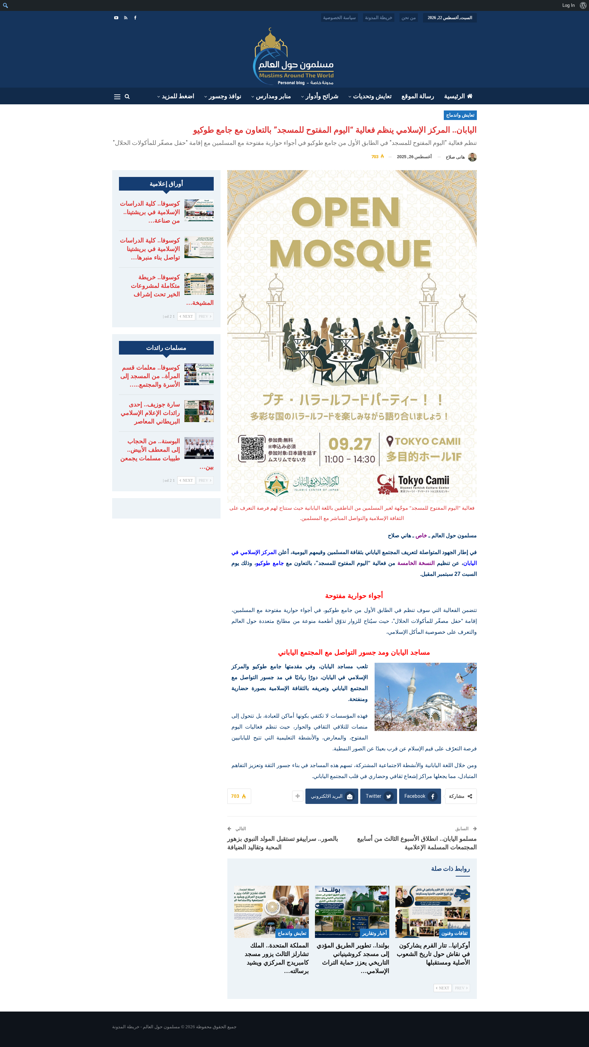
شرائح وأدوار (322, 96)
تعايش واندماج (460, 115)
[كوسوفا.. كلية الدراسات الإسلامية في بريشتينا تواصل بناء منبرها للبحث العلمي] (199, 247)
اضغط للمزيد (178, 96)
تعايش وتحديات (372, 96)
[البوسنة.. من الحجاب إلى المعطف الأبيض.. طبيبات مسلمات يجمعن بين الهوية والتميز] (199, 448)
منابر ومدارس (273, 96)
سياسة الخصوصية (339, 17)
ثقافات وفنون (454, 933)
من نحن (409, 17)
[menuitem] (583, 5)
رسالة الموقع (418, 96)
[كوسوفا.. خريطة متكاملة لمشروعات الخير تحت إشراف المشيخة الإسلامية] (199, 284)
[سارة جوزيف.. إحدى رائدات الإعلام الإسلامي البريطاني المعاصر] (199, 411)
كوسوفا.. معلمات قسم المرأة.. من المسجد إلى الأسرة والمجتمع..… (150, 376)
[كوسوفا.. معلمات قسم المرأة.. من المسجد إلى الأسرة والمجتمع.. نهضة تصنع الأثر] (199, 374)
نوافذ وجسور (225, 96)
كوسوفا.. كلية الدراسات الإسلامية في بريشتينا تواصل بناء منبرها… (150, 249)
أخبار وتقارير (374, 933)
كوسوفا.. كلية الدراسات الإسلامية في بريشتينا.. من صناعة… (150, 212)
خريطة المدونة (378, 17)
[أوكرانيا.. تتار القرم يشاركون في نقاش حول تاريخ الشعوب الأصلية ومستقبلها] (432, 912)
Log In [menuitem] (568, 5)
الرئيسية (454, 96)
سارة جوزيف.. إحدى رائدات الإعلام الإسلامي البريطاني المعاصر (150, 413)
